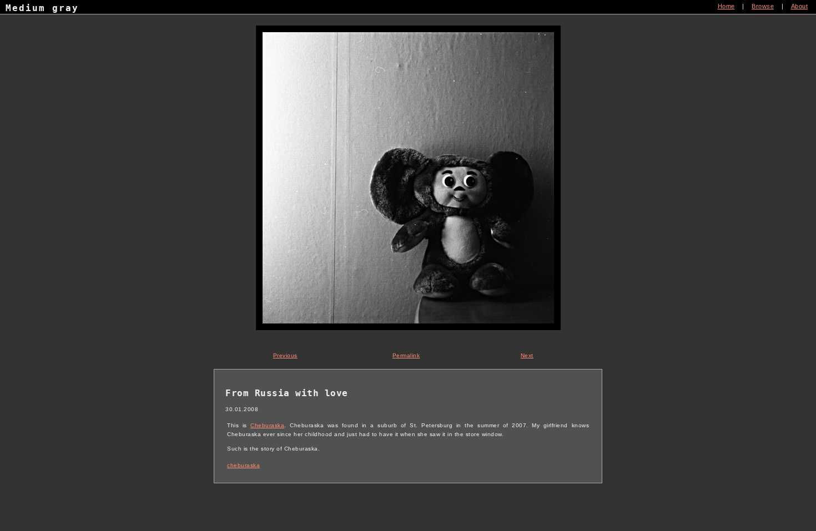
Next (527, 355)
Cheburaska (267, 425)
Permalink (406, 355)
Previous (285, 355)
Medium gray (42, 8)
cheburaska (243, 465)
